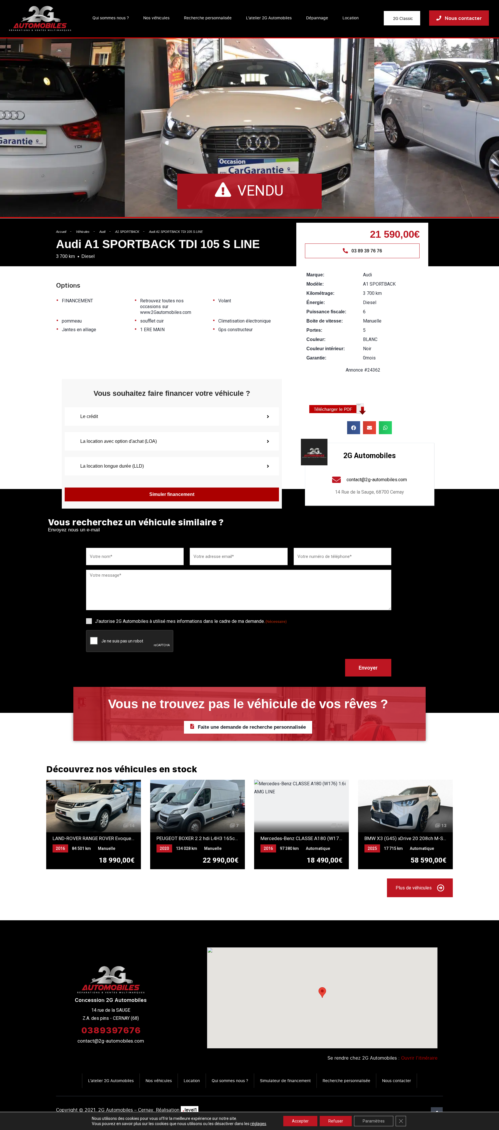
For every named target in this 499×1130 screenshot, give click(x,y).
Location (350, 17)
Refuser (335, 1121)
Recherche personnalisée (208, 17)
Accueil (61, 231)
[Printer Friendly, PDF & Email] (339, 408)
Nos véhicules (156, 17)
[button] (353, 427)
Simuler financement (171, 494)
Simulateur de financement (285, 1080)
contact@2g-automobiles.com (110, 1041)
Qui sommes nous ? (110, 17)
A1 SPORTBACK (127, 231)
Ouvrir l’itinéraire (419, 1058)
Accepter (300, 1121)
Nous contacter (396, 1080)
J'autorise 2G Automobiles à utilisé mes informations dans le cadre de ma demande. (191, 621)
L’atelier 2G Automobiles (269, 17)
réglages (258, 1123)
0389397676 (111, 1030)
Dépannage (317, 17)
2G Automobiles (369, 455)
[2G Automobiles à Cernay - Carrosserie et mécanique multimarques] (40, 18)
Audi (102, 231)
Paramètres (374, 1121)
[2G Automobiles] (314, 452)
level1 (189, 1110)
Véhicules (83, 231)
